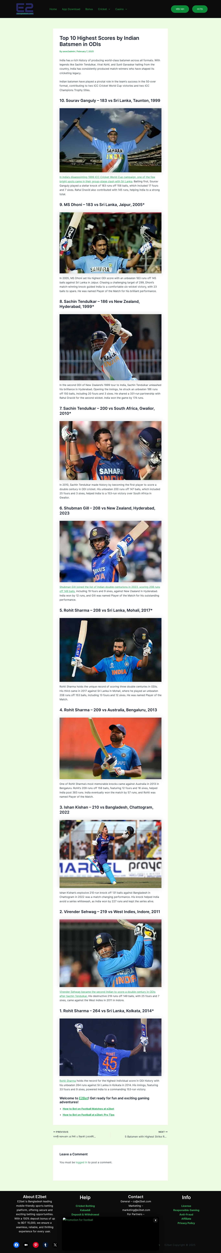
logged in (81, 1162)
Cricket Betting (85, 1205)
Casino (119, 9)
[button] (108, 9)
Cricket (102, 9)
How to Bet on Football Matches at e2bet (88, 1108)
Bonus (89, 9)
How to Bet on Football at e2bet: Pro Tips (88, 1114)
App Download (71, 9)
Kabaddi (85, 1210)
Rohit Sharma (68, 1080)
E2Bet (83, 1098)
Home (53, 9)
